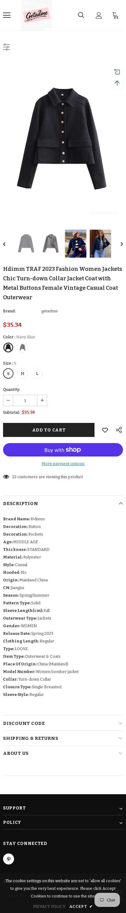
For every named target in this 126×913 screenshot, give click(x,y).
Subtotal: (11, 412)
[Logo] (36, 15)
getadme (49, 311)
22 (14, 477)
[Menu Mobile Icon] (6, 15)
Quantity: (11, 389)
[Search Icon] (81, 15)
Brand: (9, 311)
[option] (63, 140)
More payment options (63, 463)
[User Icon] (99, 15)
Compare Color (103, 211)
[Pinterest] (8, 858)
